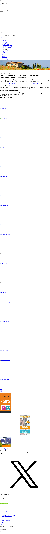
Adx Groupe (1, 523)
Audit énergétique (4, 517)
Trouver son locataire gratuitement (6, 520)
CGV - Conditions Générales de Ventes (7, 509)
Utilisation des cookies (4, 511)
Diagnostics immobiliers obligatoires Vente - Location (8, 515)
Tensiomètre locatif (4, 521)
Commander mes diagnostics (36, 83)
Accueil (3, 71)
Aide (1, 524)
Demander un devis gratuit (12, 83)
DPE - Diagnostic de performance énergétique (7, 516)
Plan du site (3, 510)
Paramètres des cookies (5, 512)
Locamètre (3, 522)
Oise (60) (3, 72)
